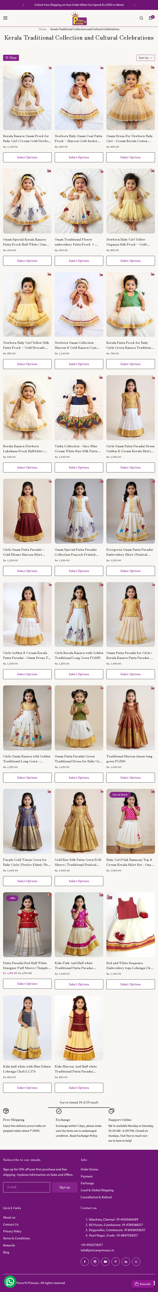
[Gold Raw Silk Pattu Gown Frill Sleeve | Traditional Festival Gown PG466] (79, 821)
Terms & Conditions (16, 1238)
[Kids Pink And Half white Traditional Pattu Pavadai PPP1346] (79, 924)
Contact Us (11, 1224)
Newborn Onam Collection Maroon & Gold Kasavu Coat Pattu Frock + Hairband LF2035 (75, 345)
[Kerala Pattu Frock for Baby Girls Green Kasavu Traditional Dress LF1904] (130, 304)
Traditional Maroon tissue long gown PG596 (129, 758)
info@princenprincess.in (97, 1250)
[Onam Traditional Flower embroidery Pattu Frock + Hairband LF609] (79, 201)
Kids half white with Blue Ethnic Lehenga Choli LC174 (27, 1069)
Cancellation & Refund (96, 1197)
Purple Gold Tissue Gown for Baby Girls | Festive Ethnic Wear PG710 (27, 862)
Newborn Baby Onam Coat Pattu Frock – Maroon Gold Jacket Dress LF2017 (78, 138)
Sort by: (144, 58)
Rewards (9, 1245)
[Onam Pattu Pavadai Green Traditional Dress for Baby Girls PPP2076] (79, 717)
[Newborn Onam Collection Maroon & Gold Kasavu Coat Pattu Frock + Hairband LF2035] (79, 304)
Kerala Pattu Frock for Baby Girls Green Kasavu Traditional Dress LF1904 (129, 345)
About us (9, 1217)
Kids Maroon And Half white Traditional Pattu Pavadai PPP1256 (76, 1069)
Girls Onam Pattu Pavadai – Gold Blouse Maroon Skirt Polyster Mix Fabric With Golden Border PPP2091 (27, 552)
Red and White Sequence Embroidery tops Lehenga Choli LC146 (130, 965)
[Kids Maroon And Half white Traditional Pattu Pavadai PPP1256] (79, 1028)
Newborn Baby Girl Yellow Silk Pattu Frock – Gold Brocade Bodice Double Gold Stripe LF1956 (26, 345)
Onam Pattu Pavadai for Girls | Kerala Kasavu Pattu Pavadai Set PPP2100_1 (130, 655)
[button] (23, 5)
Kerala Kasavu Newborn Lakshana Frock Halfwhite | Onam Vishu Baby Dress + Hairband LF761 (23, 448)
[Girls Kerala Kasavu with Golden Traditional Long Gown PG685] (79, 614)
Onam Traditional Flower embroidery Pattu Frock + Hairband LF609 (75, 242)
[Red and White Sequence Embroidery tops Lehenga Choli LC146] (130, 924)
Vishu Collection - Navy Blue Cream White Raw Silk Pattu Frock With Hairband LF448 (76, 448)
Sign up (64, 1187)
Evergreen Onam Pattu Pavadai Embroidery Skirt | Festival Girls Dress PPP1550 (129, 552)
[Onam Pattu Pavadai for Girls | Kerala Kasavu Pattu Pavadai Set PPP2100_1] (130, 614)
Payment (87, 1176)
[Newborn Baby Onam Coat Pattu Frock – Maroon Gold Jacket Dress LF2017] (79, 97)
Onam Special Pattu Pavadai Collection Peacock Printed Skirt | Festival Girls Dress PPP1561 (75, 552)
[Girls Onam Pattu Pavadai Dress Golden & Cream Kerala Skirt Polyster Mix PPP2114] (130, 407)
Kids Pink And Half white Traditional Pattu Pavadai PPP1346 (74, 965)
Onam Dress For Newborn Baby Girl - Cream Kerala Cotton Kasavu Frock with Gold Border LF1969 (129, 138)
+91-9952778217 (92, 1245)
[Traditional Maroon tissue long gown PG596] (130, 717)
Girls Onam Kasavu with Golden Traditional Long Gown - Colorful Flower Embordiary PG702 (26, 758)
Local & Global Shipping (97, 1190)
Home (42, 29)
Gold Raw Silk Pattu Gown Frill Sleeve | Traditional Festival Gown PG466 (78, 862)
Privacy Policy (12, 1231)
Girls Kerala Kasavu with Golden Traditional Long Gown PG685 (79, 655)
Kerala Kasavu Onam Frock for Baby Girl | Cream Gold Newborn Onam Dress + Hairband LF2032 (27, 138)
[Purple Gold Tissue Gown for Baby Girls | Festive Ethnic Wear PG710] (27, 821)
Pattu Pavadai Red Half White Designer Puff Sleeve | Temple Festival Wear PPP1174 (25, 965)
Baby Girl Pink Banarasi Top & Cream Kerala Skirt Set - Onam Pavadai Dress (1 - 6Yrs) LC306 (130, 862)
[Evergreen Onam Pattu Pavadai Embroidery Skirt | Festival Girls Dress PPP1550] (130, 511)
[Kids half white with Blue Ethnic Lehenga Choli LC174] (27, 1028)
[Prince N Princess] (79, 18)
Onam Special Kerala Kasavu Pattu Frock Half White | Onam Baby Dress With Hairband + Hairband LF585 (26, 242)
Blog (6, 1252)
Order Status (89, 1169)
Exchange (87, 1183)
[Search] (141, 18)
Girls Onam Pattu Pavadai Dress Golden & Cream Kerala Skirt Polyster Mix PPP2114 (130, 448)
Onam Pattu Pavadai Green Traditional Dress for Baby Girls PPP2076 (79, 758)
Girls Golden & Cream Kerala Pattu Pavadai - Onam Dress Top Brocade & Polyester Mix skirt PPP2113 (27, 655)
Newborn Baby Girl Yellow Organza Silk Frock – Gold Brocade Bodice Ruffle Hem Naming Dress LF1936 (126, 242)
